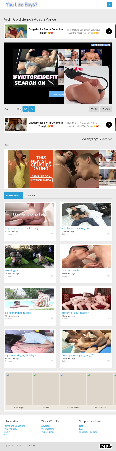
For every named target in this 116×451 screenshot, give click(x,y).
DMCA (7, 431)
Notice (82, 425)
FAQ (81, 428)
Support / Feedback (88, 431)
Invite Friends (47, 431)
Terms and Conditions (14, 425)
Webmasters (47, 428)
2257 (6, 434)
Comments (31, 195)
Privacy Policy (10, 428)
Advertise (45, 425)
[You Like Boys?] (20, 4)
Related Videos (13, 195)
